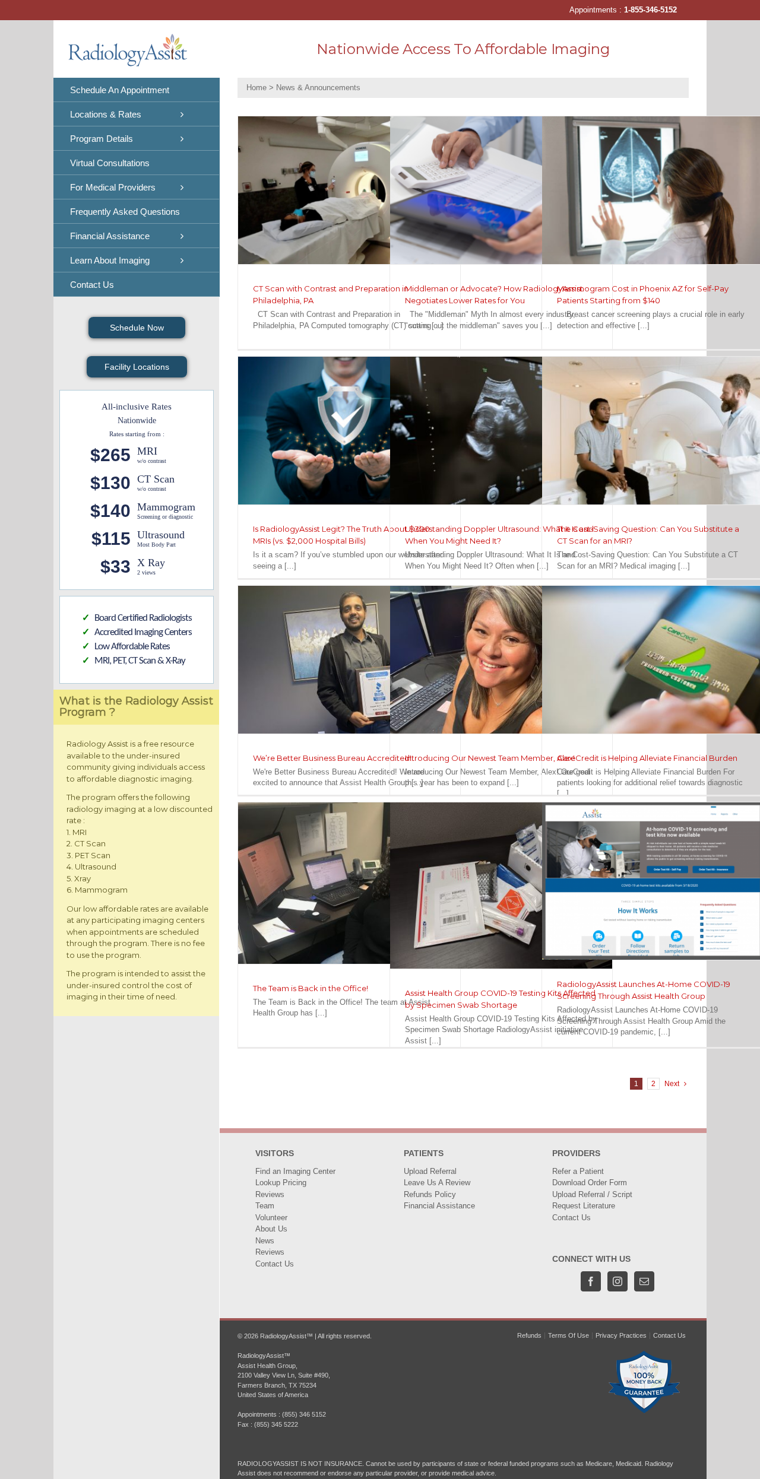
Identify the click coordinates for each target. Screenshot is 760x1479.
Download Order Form (589, 1182)
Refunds (529, 1335)
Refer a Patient (578, 1171)
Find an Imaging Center (295, 1171)
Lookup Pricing (280, 1182)
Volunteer (271, 1217)
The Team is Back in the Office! (310, 988)
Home (256, 87)
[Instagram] (617, 1281)
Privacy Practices (621, 1335)
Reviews (269, 1194)
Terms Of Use (568, 1335)
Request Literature (583, 1205)
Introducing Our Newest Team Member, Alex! (490, 758)
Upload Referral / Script (592, 1194)
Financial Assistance (439, 1205)
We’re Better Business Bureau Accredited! (332, 758)
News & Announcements (318, 87)
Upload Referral (430, 1171)
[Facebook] (591, 1281)
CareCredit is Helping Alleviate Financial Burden (647, 758)
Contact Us (274, 1263)
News (264, 1240)
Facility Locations (136, 367)
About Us (271, 1228)
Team (264, 1205)
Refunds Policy (430, 1194)
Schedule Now (137, 327)
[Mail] (644, 1281)
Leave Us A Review (437, 1182)
